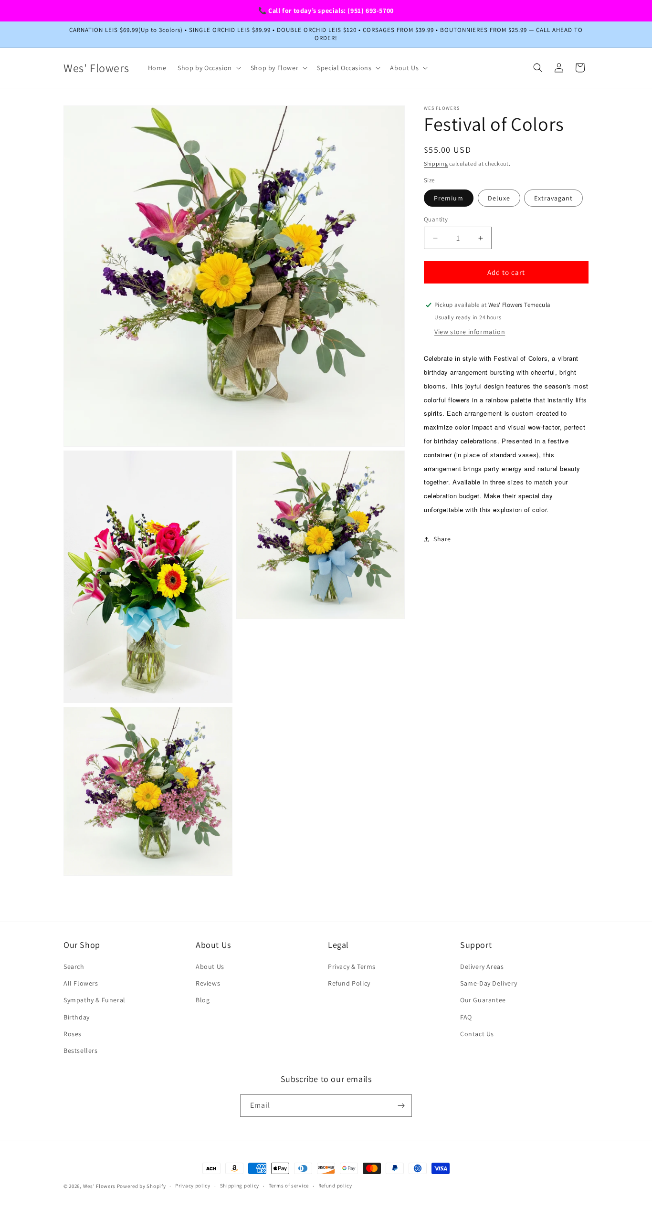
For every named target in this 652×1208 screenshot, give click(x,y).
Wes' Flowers (99, 1186)
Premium (448, 198)
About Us (210, 966)
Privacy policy (192, 1185)
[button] (208, 68)
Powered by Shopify (141, 1186)
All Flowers (80, 983)
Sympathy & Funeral (94, 1000)
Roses (72, 1033)
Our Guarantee (483, 1000)
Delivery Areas (482, 966)
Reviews (208, 983)
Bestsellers (80, 1050)
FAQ (466, 1017)
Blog (203, 1000)
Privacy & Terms (352, 966)
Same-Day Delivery (488, 983)
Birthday (76, 1017)
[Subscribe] (400, 1105)
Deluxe (499, 198)
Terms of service (289, 1185)
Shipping (436, 163)
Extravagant (553, 198)
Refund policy (335, 1185)
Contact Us (477, 1033)
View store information (469, 331)
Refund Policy (349, 983)
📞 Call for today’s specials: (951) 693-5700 (326, 10)
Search (73, 966)
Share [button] (442, 539)
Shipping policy (240, 1185)
